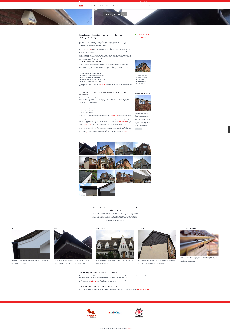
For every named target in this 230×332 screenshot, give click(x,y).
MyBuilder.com (114, 115)
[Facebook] (140, 1)
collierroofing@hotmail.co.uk (142, 289)
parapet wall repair (122, 121)
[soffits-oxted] (88, 148)
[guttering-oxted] (142, 148)
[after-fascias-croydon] (106, 189)
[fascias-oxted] (106, 162)
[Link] (115, 313)
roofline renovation (87, 124)
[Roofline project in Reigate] (143, 95)
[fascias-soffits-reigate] (124, 176)
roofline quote (103, 84)
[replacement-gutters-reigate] (124, 148)
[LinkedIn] (146, 1)
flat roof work (103, 120)
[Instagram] (148, 1)
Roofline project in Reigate (142, 93)
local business (89, 49)
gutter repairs (93, 281)
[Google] (144, 1)
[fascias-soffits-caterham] (88, 162)
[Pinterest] (150, 1)
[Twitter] (142, 1)
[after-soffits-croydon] (142, 176)
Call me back (229, 129)
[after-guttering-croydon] (88, 189)
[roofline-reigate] (106, 148)
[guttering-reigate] (106, 176)
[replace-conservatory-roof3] (88, 176)
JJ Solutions (129, 328)
